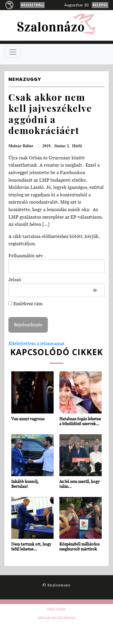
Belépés (100, 5)
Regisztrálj (32, 5)
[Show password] (95, 290)
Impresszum (56, 608)
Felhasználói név (25, 255)
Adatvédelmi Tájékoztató (56, 617)
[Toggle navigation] (13, 52)
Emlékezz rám (27, 303)
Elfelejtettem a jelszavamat (36, 343)
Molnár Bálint (20, 146)
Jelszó (14, 279)
